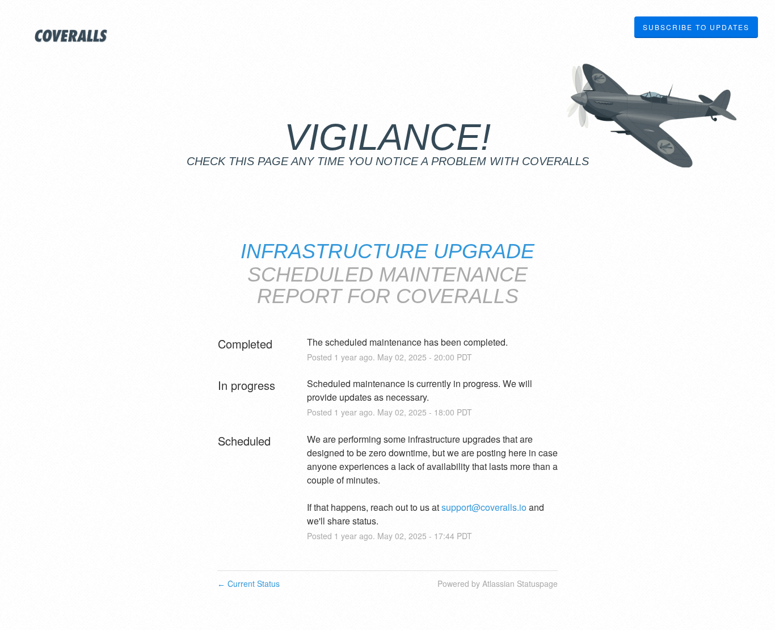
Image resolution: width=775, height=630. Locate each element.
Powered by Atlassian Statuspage (497, 583)
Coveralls (457, 296)
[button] (696, 27)
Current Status (248, 583)
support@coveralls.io (484, 507)
